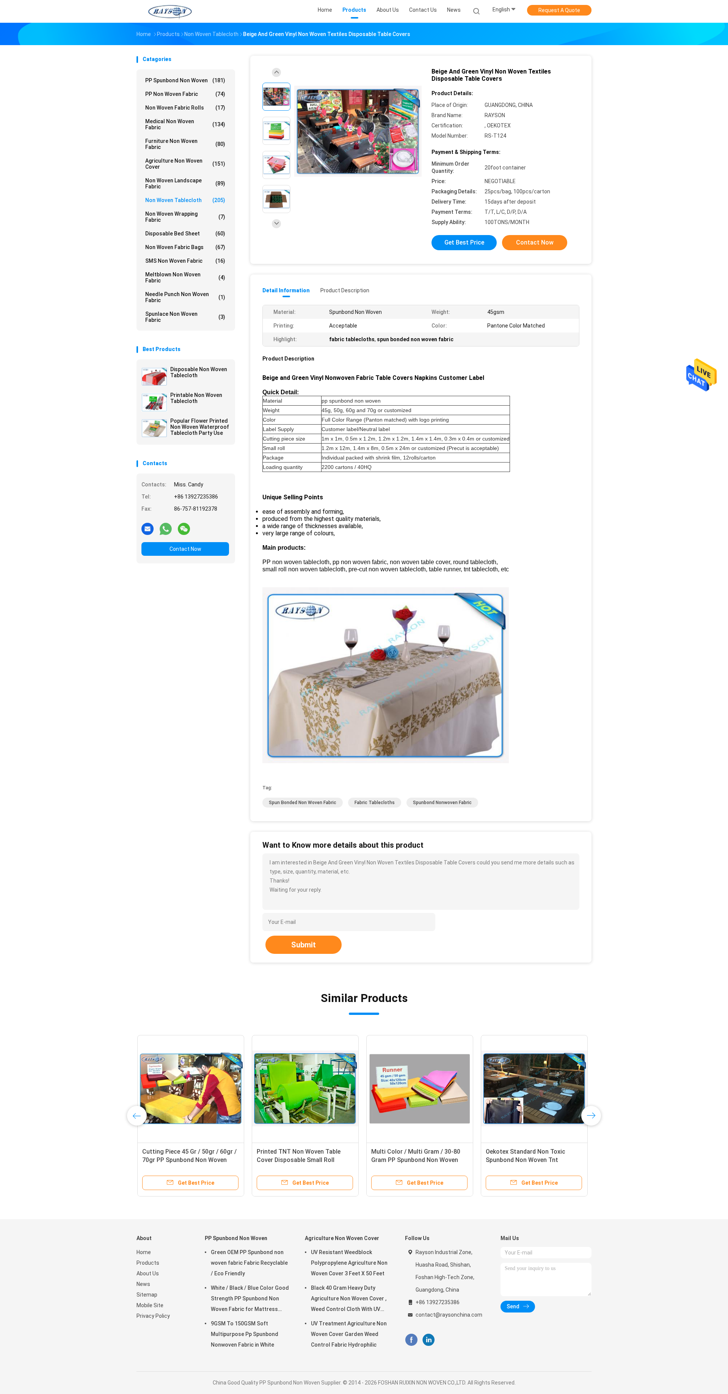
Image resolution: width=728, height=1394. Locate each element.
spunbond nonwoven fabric (442, 802)
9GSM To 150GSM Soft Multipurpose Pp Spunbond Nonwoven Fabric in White (244, 1334)
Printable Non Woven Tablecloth (196, 398)
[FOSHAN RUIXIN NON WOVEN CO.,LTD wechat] (184, 528)
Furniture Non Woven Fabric (185, 144)
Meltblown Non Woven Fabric (185, 277)
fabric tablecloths (375, 802)
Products (147, 1263)
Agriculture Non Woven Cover (185, 164)
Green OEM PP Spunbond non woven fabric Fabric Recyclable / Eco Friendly (249, 1262)
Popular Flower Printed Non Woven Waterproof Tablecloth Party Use (199, 427)
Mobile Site (149, 1305)
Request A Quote (559, 10)
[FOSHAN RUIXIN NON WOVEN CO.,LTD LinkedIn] (428, 1340)
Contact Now (185, 549)
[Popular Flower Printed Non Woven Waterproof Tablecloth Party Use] (154, 428)
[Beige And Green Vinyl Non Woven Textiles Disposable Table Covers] (358, 132)
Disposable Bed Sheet (185, 234)
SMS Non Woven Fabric (185, 261)
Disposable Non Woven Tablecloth (198, 372)
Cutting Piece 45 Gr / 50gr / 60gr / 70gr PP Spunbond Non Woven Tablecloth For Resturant (188, 1160)
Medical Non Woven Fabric (185, 124)
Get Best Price (464, 242)
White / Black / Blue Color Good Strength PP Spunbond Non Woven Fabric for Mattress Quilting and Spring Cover (250, 1299)
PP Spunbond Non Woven (185, 80)
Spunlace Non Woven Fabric (185, 317)
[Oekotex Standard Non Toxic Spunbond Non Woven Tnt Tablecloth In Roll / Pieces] (533, 1088)
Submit (303, 944)
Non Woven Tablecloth (185, 200)
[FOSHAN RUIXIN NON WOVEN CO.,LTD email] (147, 528)
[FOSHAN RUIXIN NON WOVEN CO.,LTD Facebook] (411, 1340)
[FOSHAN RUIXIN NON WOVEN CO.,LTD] (169, 11)
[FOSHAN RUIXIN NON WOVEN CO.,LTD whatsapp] (166, 528)
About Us (147, 1273)
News (143, 1284)
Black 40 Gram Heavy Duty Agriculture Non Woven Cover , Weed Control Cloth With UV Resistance (348, 1299)
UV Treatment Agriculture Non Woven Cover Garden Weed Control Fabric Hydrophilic (349, 1334)
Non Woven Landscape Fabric (185, 183)
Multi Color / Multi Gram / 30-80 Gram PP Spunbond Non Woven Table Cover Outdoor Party (415, 1160)
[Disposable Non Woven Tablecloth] (154, 376)
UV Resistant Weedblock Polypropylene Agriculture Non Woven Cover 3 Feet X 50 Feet (349, 1262)
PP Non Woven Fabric (185, 94)
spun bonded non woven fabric (302, 802)
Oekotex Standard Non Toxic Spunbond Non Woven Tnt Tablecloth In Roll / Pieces (525, 1160)
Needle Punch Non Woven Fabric (185, 297)
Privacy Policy (153, 1316)
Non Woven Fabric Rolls (185, 108)
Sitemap (146, 1295)
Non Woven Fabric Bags (185, 247)
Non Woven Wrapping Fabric (185, 217)
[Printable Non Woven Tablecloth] (154, 402)
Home (143, 1252)
